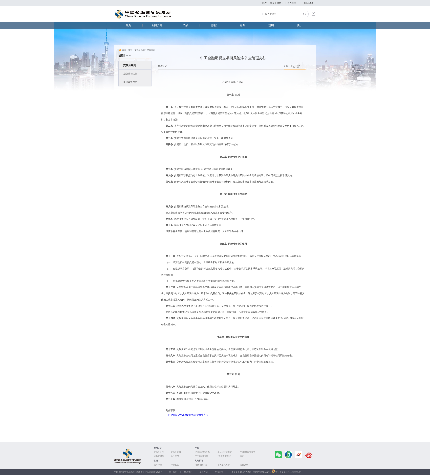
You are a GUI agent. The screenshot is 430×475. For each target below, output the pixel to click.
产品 (185, 25)
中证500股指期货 (247, 452)
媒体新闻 (175, 456)
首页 (128, 25)
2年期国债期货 (201, 456)
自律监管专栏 (130, 82)
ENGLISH (308, 3)
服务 (242, 25)
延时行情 (158, 465)
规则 (271, 25)
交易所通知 (176, 452)
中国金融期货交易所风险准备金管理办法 (187, 415)
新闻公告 (157, 25)
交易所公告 (159, 452)
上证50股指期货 (225, 452)
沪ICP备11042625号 (153, 472)
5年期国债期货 (224, 456)
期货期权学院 (201, 465)
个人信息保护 (224, 465)
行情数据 (175, 465)
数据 (214, 25)
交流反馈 (244, 465)
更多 (242, 456)
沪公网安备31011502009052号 (288, 472)
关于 (299, 25)
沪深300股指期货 (202, 452)
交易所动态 (159, 456)
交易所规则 (129, 65)
